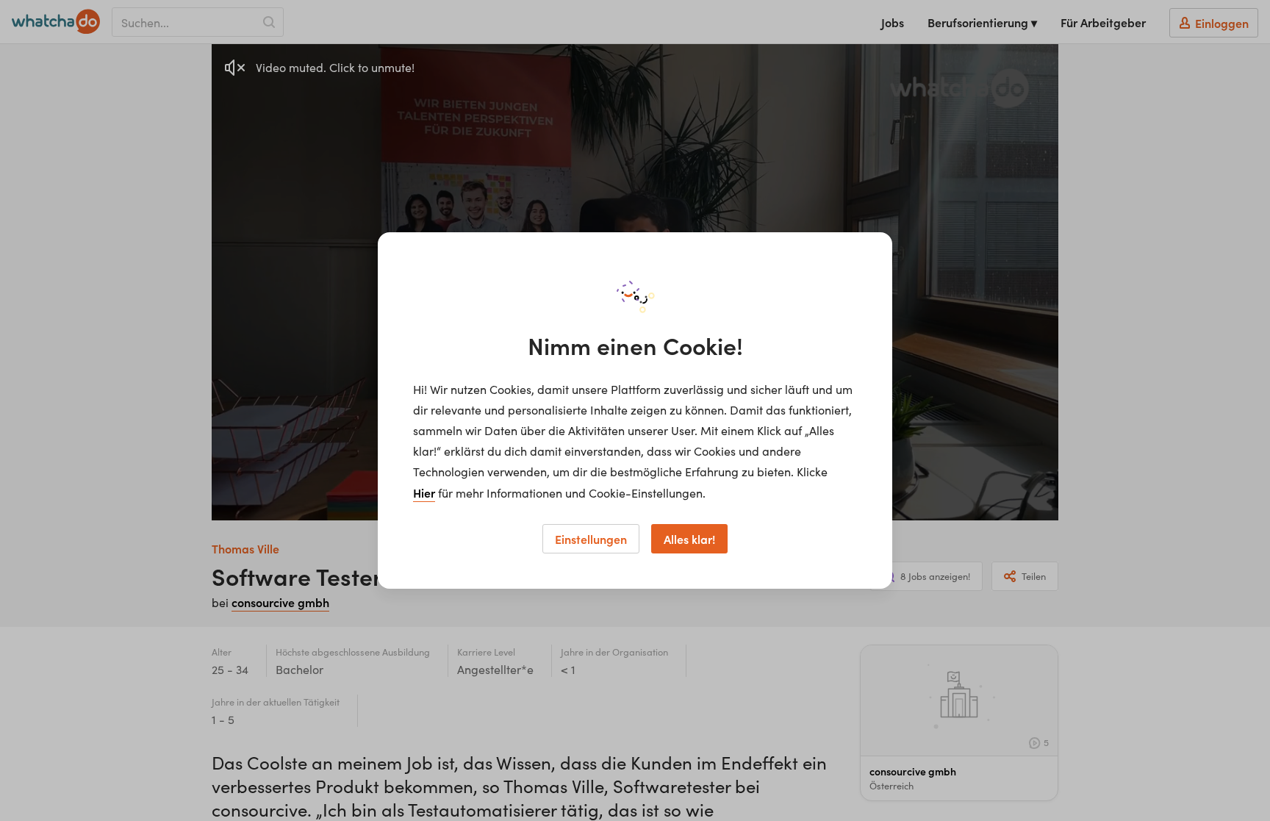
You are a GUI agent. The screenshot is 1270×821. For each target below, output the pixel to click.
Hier (424, 492)
